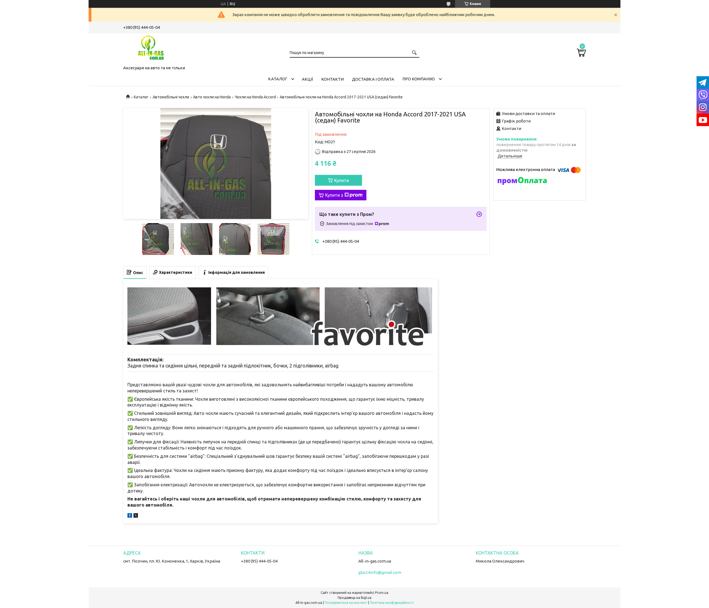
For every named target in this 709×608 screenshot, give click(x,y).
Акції (307, 79)
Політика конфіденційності (392, 602)
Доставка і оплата (373, 79)
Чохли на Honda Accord (255, 97)
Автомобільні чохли (171, 97)
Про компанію (418, 78)
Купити (341, 180)
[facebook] (129, 516)
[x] (135, 516)
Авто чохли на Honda (212, 97)
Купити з (334, 195)
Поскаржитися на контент (346, 602)
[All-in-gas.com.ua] (151, 48)
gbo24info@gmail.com (379, 572)
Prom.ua (381, 592)
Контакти (332, 79)
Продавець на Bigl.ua (354, 597)
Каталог (277, 78)
